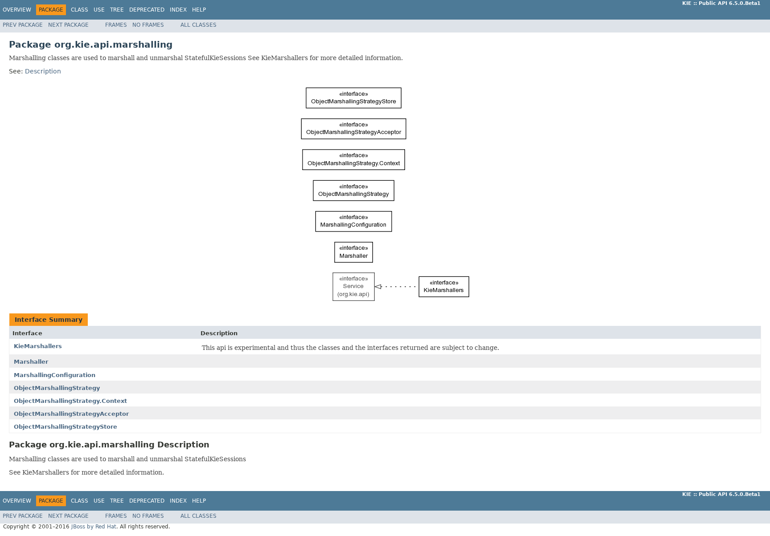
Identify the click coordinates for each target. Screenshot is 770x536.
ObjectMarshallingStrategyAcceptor (71, 413)
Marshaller (31, 361)
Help (199, 10)
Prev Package (23, 25)
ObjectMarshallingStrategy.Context (70, 401)
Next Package (68, 25)
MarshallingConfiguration (54, 375)
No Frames (148, 25)
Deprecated (146, 10)
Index (178, 10)
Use (99, 10)
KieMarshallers (38, 346)
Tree (117, 10)
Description (43, 71)
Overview (17, 10)
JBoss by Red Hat (93, 527)
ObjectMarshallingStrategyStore (65, 426)
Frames (116, 25)
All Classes (198, 25)
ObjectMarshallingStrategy (57, 388)
